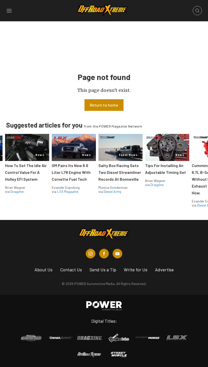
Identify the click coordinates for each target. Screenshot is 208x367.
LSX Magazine (67, 191)
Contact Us (71, 269)
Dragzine (17, 191)
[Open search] (197, 10)
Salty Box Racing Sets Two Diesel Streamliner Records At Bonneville (119, 172)
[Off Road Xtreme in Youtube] (117, 253)
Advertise (164, 269)
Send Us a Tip (103, 269)
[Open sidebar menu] (9, 10)
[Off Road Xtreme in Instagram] (90, 253)
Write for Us (135, 269)
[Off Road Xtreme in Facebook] (104, 253)
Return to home (104, 105)
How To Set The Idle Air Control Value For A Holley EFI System (26, 172)
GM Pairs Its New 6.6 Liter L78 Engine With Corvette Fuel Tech (71, 172)
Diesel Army (112, 191)
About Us (43, 269)
